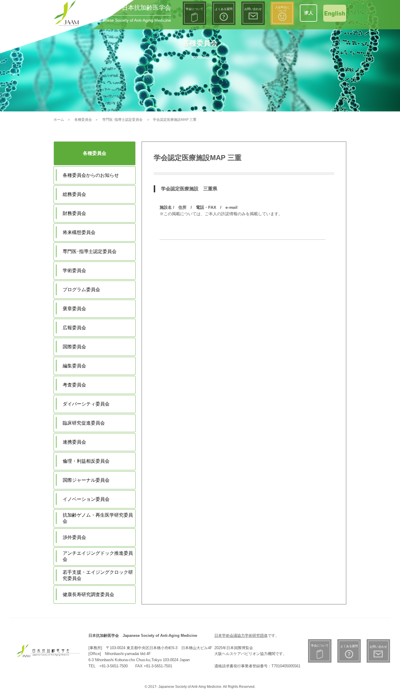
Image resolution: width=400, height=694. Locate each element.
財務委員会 (74, 213)
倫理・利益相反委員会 (86, 461)
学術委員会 (74, 270)
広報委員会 (74, 327)
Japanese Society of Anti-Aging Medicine (133, 20)
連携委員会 (74, 442)
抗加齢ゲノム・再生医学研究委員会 (98, 518)
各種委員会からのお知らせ (91, 175)
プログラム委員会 (81, 289)
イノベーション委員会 (86, 499)
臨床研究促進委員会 (84, 422)
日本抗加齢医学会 (146, 7)
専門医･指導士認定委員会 (90, 251)
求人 (308, 12)
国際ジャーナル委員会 (86, 480)
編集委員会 (74, 365)
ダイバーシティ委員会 (86, 403)
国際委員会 (74, 346)
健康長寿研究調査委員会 (88, 594)
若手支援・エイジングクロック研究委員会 (98, 575)
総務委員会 (74, 194)
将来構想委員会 (79, 232)
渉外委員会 (74, 537)
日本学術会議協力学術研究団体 (241, 635)
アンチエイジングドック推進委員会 (98, 556)
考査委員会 (74, 384)
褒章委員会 (74, 308)
